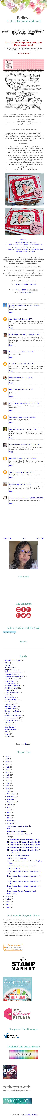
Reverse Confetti (11, 706)
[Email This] (28, 290)
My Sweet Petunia (11, 699)
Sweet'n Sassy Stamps (26, 292)
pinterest (33, 284)
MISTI (7, 695)
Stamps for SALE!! (13, 868)
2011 (7, 899)
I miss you (10, 837)
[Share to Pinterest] (37, 290)
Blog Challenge (10, 670)
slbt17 (11, 389)
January (10, 823)
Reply (11, 312)
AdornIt (7, 663)
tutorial (7, 736)
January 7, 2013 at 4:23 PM (23, 377)
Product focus (10, 704)
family (7, 731)
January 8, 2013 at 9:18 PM (33, 498)
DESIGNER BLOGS (30, 1115)
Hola (8, 828)
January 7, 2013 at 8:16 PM (26, 417)
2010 (8, 902)
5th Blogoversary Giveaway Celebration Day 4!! (23, 842)
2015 (8, 786)
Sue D (11, 319)
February (10, 820)
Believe (23, 17)
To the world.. (11, 894)
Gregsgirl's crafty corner (17, 305)
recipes (7, 734)
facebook (19, 284)
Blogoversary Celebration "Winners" (19, 834)
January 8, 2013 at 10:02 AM (26, 458)
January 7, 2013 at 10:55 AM (24, 352)
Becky (11, 352)
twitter (26, 284)
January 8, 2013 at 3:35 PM (24, 472)
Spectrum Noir (10, 709)
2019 (8, 775)
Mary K (11, 364)
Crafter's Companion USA (14, 676)
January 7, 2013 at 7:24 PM (29, 403)
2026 (8, 756)
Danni (11, 377)
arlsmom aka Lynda (16, 498)
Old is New (9, 702)
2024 (8, 762)
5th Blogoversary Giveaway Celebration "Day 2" (23, 847)
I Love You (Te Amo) (14, 853)
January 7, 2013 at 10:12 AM (30, 334)
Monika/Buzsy (14, 334)
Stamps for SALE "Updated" (16, 858)
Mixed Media (9, 697)
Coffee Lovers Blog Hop (13, 672)
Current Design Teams (23, 34)
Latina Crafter (10, 690)
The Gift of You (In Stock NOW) (18, 855)
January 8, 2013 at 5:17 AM (30, 445)
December (11, 794)
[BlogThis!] (30, 290)
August (10, 804)
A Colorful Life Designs (13, 660)
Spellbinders (9, 713)
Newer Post (7, 538)
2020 (8, 772)
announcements (10, 729)
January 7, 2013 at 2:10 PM (24, 364)
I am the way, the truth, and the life (19, 826)
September (11, 802)
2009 (8, 904)
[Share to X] (32, 290)
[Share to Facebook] (34, 290)
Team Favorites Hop (12, 718)
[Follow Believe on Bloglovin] (9, 633)
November (11, 796)
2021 (8, 770)
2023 (8, 764)
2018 (8, 778)
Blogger (27, 744)
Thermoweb (9, 725)
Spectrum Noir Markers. (13, 711)
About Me (19, 30)
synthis (11, 472)
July (8, 807)
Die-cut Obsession (11, 679)
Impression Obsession (13, 686)
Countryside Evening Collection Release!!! (21, 866)
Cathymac (12, 429)
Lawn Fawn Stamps (12, 692)
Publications (18, 32)
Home (7, 30)
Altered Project (10, 667)
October (10, 799)
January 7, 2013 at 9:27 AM (23, 319)
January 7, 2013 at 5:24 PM (23, 389)
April (9, 815)
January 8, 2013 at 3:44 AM (26, 429)
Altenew (8, 665)
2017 (8, 780)
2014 (8, 788)
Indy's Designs (14, 403)
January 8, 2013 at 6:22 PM (21, 484)
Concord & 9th (10, 674)
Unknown (12, 417)
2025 (8, 759)
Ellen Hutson (9, 681)
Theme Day (9, 722)
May (9, 812)
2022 (8, 767)
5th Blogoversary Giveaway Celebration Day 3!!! (23, 845)
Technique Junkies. (11, 720)
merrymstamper (14, 445)
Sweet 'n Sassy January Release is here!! (21, 891)
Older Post (40, 538)
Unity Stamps (9, 727)
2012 (8, 896)
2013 (8, 791)
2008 (8, 907)
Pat (10, 484)
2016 (8, 783)
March (9, 818)
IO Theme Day (10, 683)
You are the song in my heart (17, 831)
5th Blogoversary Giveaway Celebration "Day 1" (23, 850)
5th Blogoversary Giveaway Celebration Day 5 (23, 839)
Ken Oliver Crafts (11, 688)
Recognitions (36, 32)
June (9, 810)
